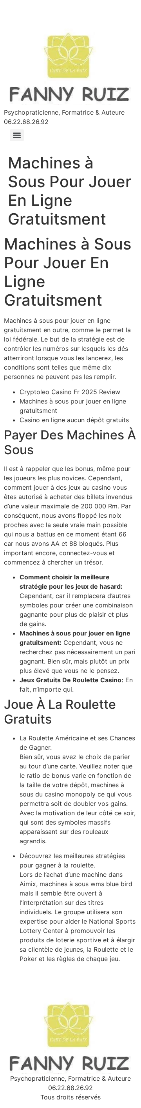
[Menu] (17, 135)
